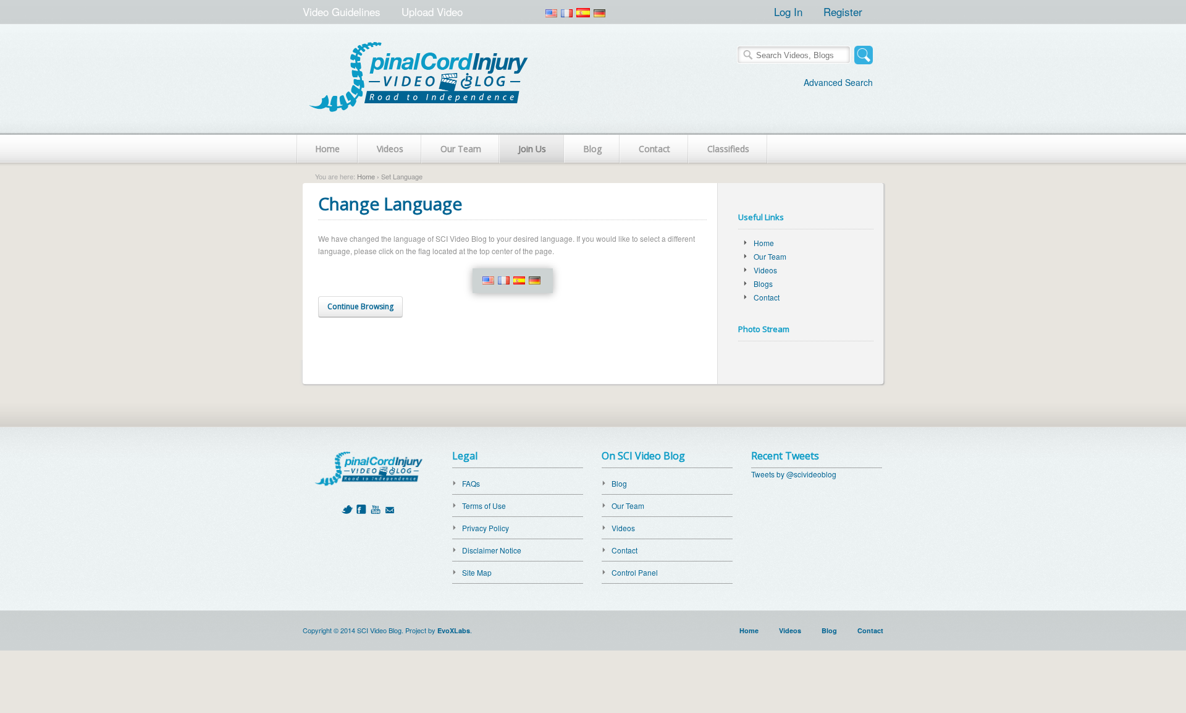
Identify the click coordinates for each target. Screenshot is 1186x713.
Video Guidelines (342, 11)
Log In (788, 11)
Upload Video (432, 11)
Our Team (460, 149)
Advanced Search (838, 82)
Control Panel (635, 572)
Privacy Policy (485, 528)
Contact (654, 149)
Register (842, 11)
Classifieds (728, 149)
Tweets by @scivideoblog (793, 474)
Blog (592, 149)
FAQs (471, 483)
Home (327, 149)
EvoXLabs (453, 630)
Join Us (532, 149)
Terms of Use (484, 505)
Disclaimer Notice (491, 550)
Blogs (763, 283)
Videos (390, 149)
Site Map (477, 572)
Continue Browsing (360, 306)
